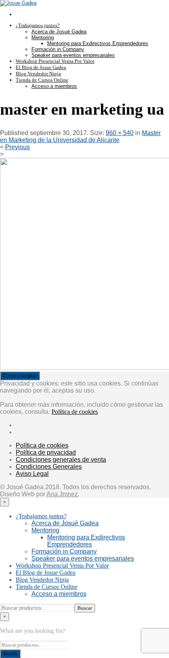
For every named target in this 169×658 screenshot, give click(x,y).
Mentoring (42, 37)
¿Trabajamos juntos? (38, 25)
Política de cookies (74, 411)
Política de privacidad (46, 452)
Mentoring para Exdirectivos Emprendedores (97, 43)
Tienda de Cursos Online (42, 80)
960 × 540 (120, 133)
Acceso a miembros (54, 86)
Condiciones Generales (49, 466)
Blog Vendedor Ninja (38, 74)
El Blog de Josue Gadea (41, 67)
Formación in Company (57, 49)
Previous (17, 147)
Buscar (84, 608)
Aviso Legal (32, 473)
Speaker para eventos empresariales (73, 55)
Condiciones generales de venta (61, 459)
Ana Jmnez (62, 494)
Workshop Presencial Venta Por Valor (55, 61)
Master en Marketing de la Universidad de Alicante (80, 136)
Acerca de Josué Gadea (58, 32)
